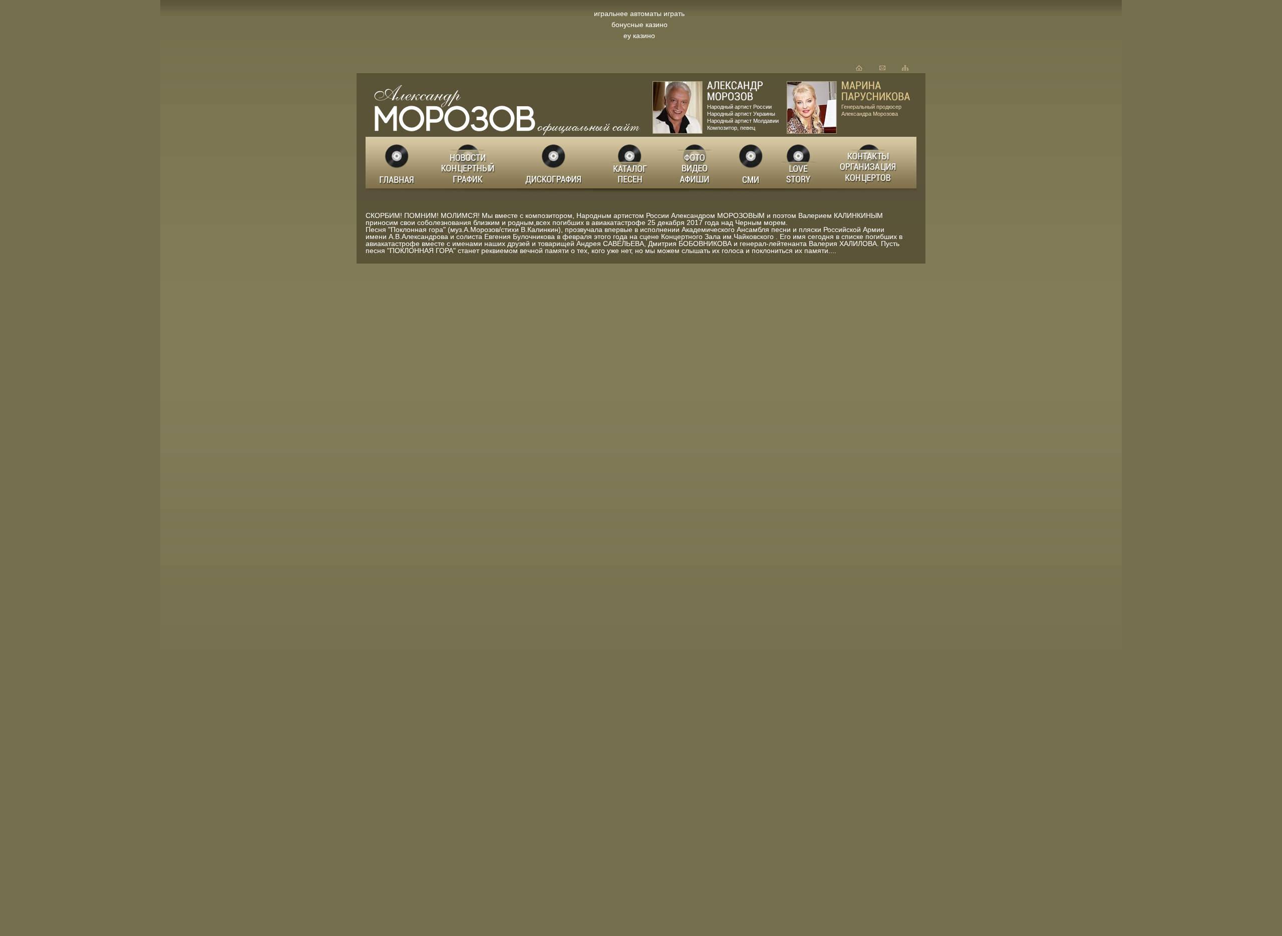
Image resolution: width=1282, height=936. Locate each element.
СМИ (751, 162)
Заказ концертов (870, 162)
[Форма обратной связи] (882, 68)
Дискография (554, 162)
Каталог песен (629, 162)
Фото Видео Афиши (695, 162)
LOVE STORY (799, 162)
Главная (397, 162)
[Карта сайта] (905, 68)
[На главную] (859, 68)
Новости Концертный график (470, 162)
